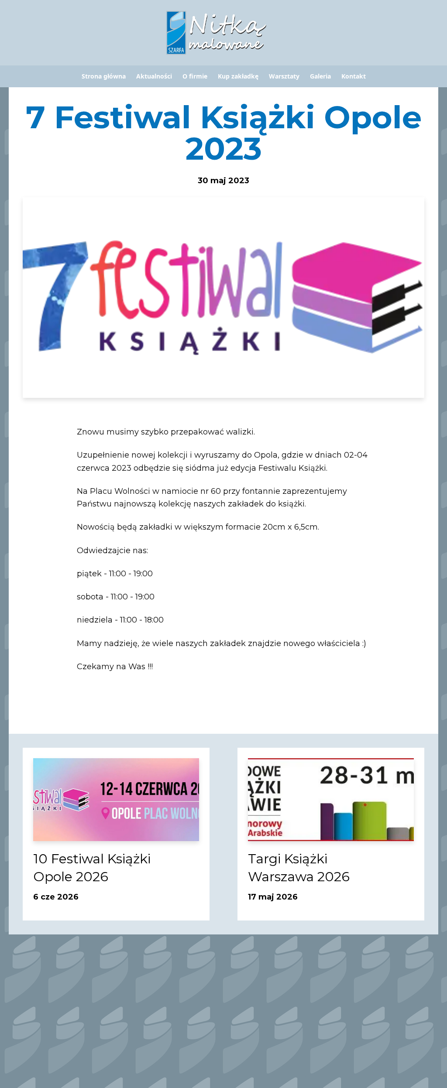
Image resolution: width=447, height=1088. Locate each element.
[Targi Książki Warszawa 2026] (331, 799)
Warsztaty (284, 76)
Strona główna (104, 76)
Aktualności (154, 76)
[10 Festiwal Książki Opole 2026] (116, 799)
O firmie (194, 76)
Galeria (320, 76)
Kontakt (353, 76)
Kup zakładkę (238, 76)
